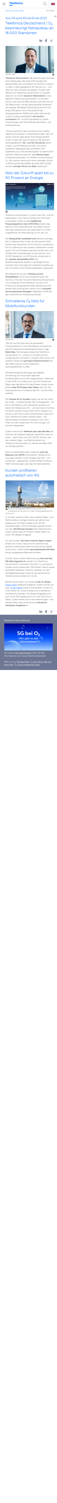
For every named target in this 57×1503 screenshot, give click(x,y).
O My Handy (16, 587)
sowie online (11, 584)
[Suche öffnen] (45, 4)
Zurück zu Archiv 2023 (14, 10)
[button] (40, 40)
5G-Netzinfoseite (23, 652)
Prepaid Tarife (23, 661)
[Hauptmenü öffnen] (4, 4)
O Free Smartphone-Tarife (27, 664)
